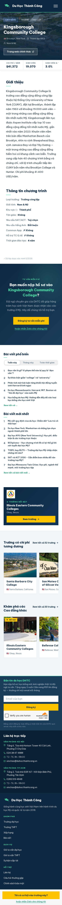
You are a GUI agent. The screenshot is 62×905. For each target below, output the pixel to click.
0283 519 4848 (14, 779)
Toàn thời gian (47, 362)
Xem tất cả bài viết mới (17, 472)
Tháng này (28, 362)
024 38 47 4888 (14, 753)
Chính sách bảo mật (14, 883)
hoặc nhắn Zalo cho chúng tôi (31, 328)
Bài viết (7, 838)
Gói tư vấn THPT (12, 855)
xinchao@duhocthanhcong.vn (21, 761)
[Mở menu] (55, 6)
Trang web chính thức (19, 51)
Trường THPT (10, 827)
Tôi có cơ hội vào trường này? (31, 895)
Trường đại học (11, 821)
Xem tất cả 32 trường (44, 542)
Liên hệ (7, 872)
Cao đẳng (10, 20)
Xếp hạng (8, 832)
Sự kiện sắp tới (11, 860)
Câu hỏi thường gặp (13, 878)
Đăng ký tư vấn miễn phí (31, 320)
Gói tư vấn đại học (13, 850)
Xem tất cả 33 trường (44, 606)
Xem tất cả (11, 405)
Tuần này (12, 362)
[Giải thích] (16, 210)
